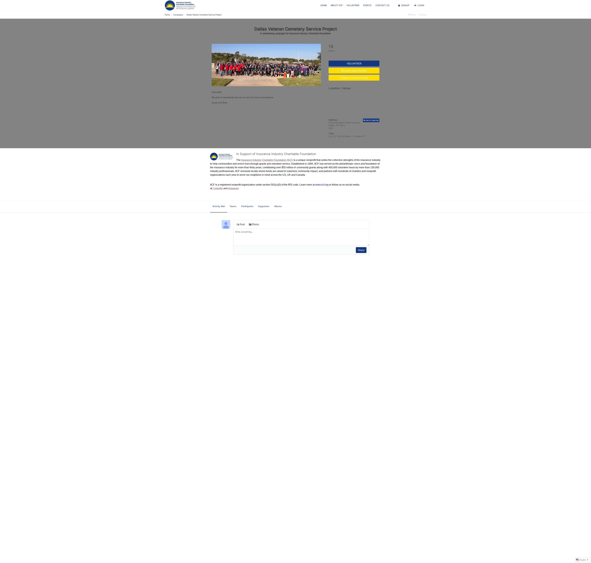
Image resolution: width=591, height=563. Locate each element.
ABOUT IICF (337, 5)
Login (420, 5)
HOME (323, 5)
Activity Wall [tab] (219, 206)
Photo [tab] (255, 224)
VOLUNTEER (352, 5)
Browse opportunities (354, 70)
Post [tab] (242, 224)
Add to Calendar (372, 120)
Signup (405, 5)
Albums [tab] (278, 206)
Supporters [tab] (263, 206)
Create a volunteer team (354, 77)
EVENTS (367, 5)
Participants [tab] (247, 206)
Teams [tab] (233, 206)
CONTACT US (382, 5)
